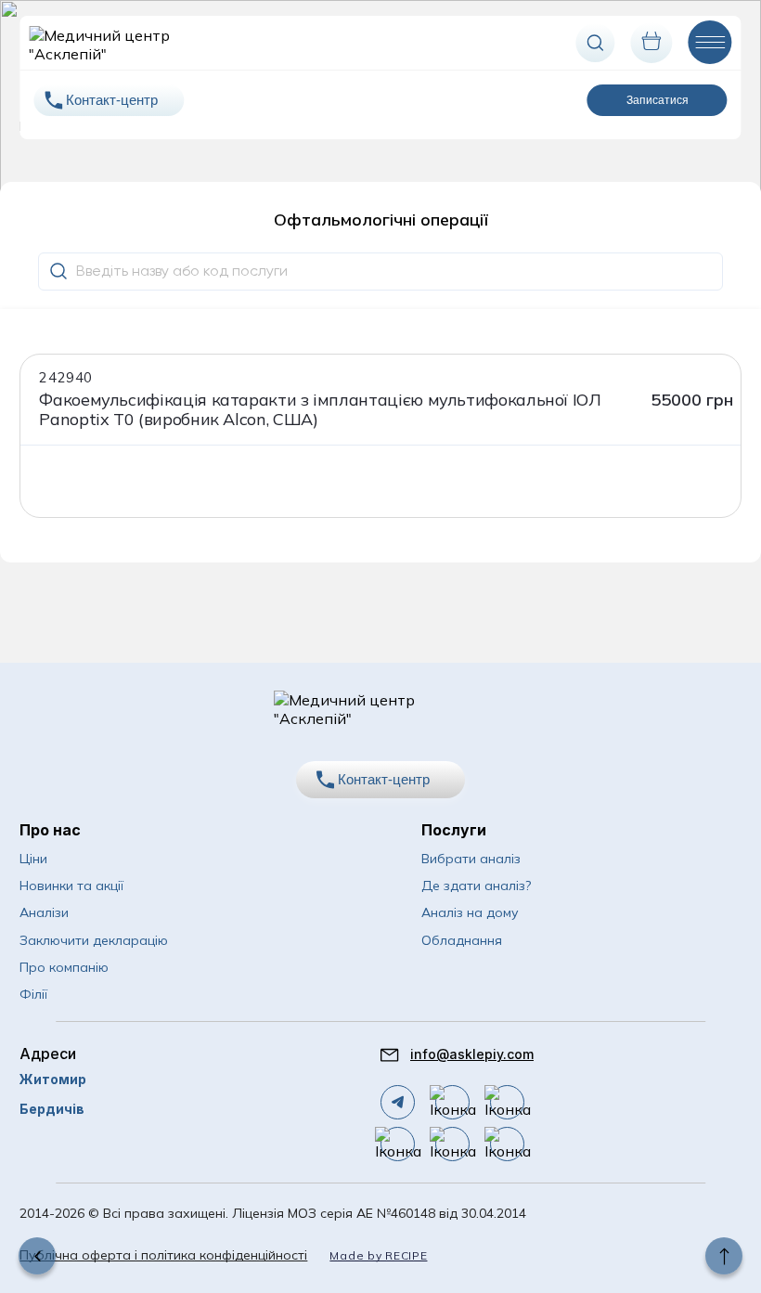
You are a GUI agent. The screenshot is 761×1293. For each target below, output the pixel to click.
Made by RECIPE (378, 1255)
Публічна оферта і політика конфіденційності (163, 1255)
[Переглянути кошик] (652, 42)
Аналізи (44, 912)
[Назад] (37, 1255)
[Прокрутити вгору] (723, 1255)
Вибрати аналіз (471, 858)
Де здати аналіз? (476, 885)
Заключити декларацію (93, 940)
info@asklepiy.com (472, 1054)
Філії (33, 994)
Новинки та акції (71, 885)
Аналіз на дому (470, 912)
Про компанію (64, 967)
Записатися (657, 100)
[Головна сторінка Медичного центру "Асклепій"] (106, 42)
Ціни (33, 858)
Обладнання (461, 940)
